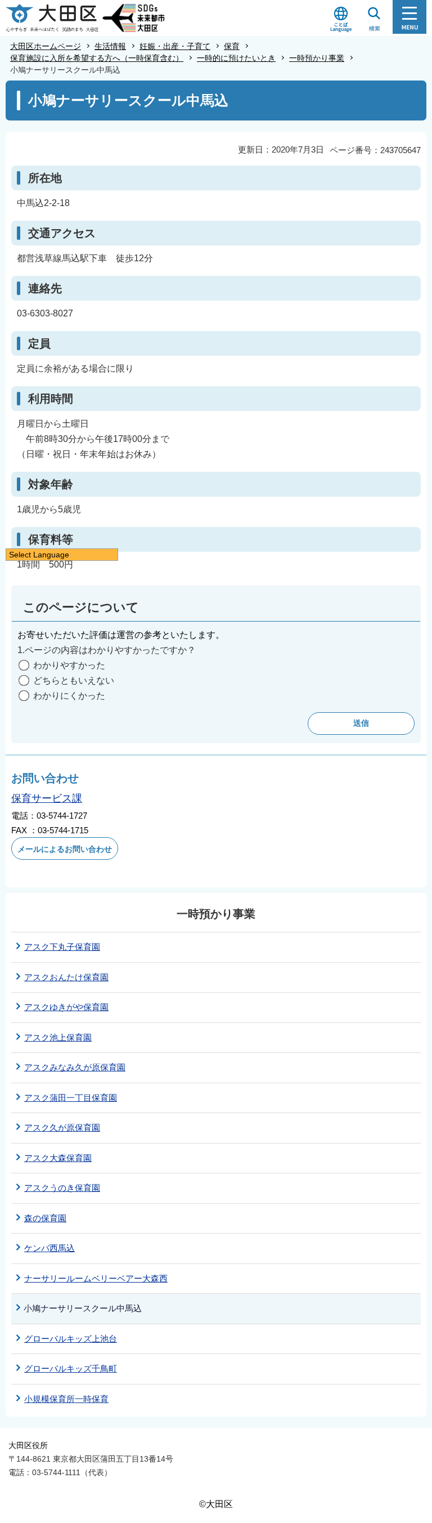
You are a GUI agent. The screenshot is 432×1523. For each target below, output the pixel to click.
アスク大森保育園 (58, 1158)
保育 (232, 46)
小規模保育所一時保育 (66, 1399)
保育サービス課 (46, 798)
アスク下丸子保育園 (62, 947)
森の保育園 (45, 1218)
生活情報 (110, 46)
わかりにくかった (69, 695)
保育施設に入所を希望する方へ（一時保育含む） (96, 57)
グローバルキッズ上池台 (70, 1338)
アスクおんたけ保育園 (66, 977)
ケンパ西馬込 (49, 1248)
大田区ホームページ (45, 46)
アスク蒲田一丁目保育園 (70, 1097)
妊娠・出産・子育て (175, 46)
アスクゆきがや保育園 (66, 1007)
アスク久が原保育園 (62, 1127)
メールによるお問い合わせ (64, 849)
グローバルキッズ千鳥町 (70, 1368)
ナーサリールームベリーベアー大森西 (96, 1278)
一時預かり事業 (316, 57)
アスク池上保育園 (58, 1037)
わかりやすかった (69, 665)
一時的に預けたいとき (236, 57)
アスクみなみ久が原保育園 (74, 1067)
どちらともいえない (73, 680)
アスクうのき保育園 (62, 1188)
